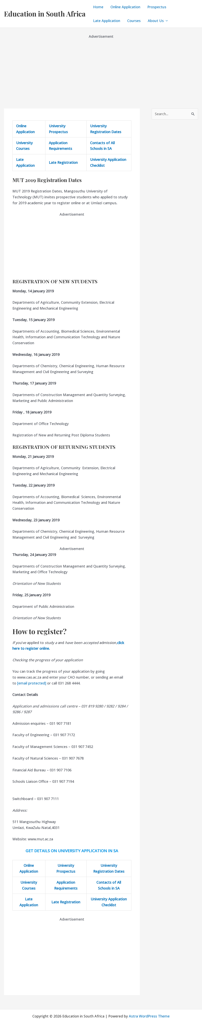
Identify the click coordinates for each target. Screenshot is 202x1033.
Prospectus (156, 7)
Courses (134, 20)
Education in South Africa (45, 13)
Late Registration (63, 162)
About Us (156, 20)
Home (98, 7)
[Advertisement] (101, 66)
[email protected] (31, 683)
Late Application (106, 20)
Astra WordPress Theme (149, 1016)
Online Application (125, 7)
